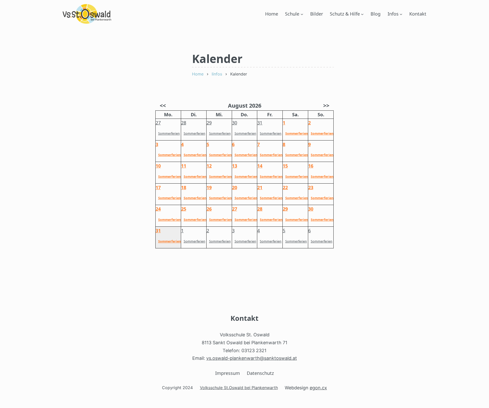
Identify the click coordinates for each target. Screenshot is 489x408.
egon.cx (318, 387)
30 (234, 123)
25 (183, 209)
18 (183, 187)
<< (163, 105)
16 (310, 166)
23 (310, 187)
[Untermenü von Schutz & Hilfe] (362, 13)
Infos (393, 14)
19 (209, 187)
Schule (292, 14)
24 (158, 209)
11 (183, 166)
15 (285, 166)
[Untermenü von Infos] (401, 13)
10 (158, 166)
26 (209, 209)
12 (209, 166)
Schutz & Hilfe (345, 14)
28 (183, 123)
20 (234, 187)
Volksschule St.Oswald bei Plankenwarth (239, 387)
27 (158, 123)
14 (259, 166)
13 (234, 166)
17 (158, 187)
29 (209, 123)
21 (259, 187)
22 (285, 187)
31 (259, 123)
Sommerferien (169, 133)
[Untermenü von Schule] (302, 13)
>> (326, 105)
